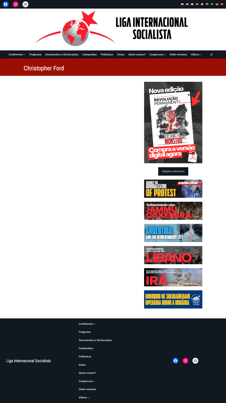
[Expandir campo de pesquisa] (211, 54)
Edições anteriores (173, 171)
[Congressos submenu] (165, 54)
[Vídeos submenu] (201, 54)
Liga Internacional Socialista (28, 361)
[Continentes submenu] (24, 54)
